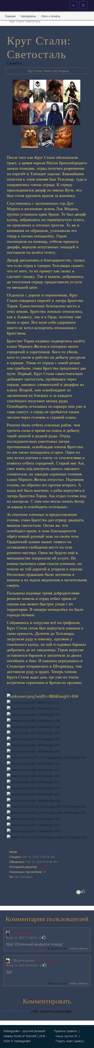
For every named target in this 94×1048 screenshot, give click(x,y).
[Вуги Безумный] (64, 136)
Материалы (28, 16)
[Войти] (73, 5)
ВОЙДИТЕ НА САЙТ (16, 1011)
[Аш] (22, 113)
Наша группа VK (66, 1036)
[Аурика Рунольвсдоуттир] (72, 113)
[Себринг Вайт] (55, 90)
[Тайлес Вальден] (47, 136)
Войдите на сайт (58, 948)
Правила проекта (65, 1031)
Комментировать (47, 1001)
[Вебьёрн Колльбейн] (39, 113)
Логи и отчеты (50, 16)
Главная (10, 16)
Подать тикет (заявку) (70, 1041)
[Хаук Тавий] (39, 90)
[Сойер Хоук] (22, 90)
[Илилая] (72, 90)
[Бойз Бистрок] (30, 136)
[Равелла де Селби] (55, 113)
